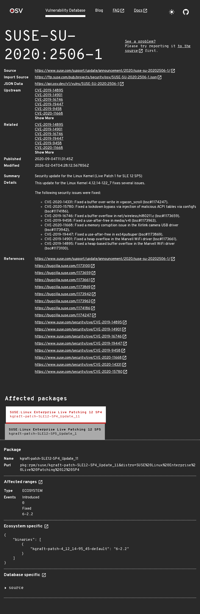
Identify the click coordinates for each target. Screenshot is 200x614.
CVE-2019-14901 (48, 95)
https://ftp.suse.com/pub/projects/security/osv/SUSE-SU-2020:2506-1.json (96, 77)
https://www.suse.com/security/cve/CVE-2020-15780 (78, 372)
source (16, 588)
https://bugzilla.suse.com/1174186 (62, 308)
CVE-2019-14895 (49, 90)
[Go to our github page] (186, 12)
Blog (99, 10)
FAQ (116, 10)
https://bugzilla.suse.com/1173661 (62, 280)
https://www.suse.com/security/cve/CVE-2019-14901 (78, 329)
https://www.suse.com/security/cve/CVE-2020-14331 (78, 365)
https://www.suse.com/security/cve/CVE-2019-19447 (78, 343)
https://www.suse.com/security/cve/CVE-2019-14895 (78, 322)
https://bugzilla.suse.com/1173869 (62, 287)
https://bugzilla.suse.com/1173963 (62, 301)
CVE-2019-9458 (48, 109)
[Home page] (16, 12)
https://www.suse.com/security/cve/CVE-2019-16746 (78, 336)
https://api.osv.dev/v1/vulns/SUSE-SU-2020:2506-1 (77, 84)
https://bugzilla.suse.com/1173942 (63, 294)
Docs (138, 10)
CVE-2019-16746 (49, 100)
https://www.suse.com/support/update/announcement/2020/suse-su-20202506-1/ (102, 71)
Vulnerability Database (65, 10)
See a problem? (140, 41)
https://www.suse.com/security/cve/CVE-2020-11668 (78, 358)
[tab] (56, 415)
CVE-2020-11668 (49, 113)
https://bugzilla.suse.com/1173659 (63, 273)
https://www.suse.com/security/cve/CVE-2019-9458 (77, 350)
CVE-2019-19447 (49, 104)
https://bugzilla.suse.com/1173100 (62, 266)
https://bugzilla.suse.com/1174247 (63, 315)
